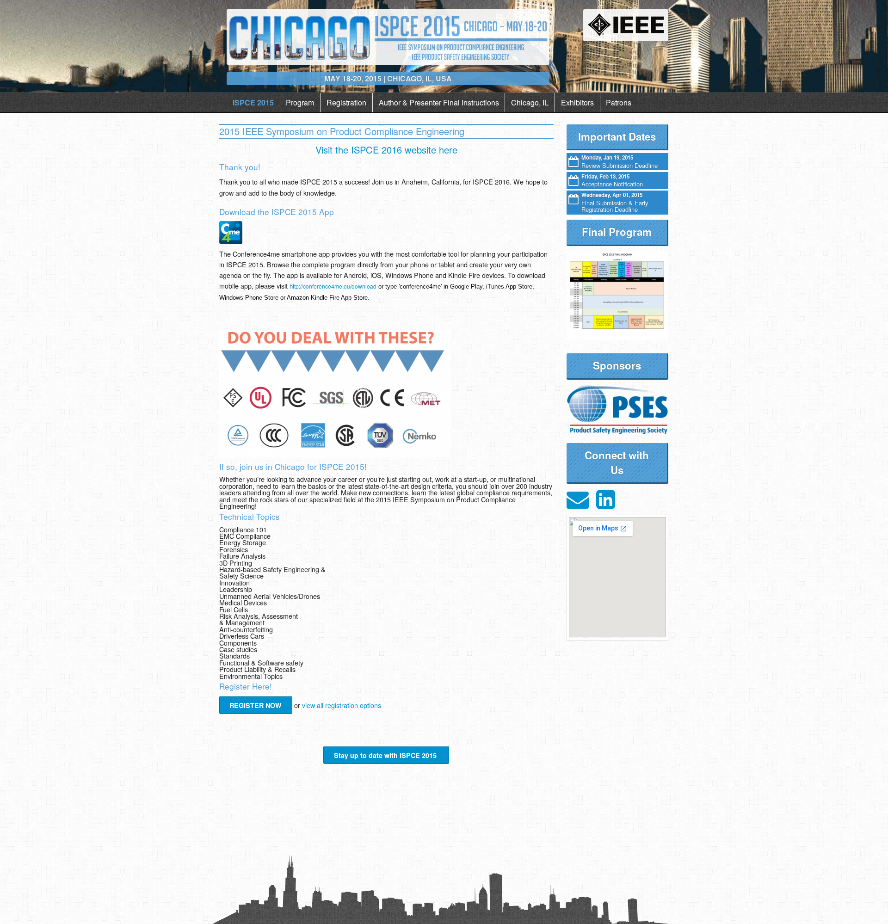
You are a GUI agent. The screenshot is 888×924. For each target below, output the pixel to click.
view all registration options (341, 705)
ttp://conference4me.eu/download (333, 286)
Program (300, 102)
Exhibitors (577, 102)
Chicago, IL (530, 102)
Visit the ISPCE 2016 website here (386, 149)
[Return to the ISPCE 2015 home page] (388, 36)
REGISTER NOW (255, 705)
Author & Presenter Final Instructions (439, 102)
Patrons (618, 102)
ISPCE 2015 (253, 102)
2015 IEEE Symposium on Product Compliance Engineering (341, 131)
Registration (346, 102)
